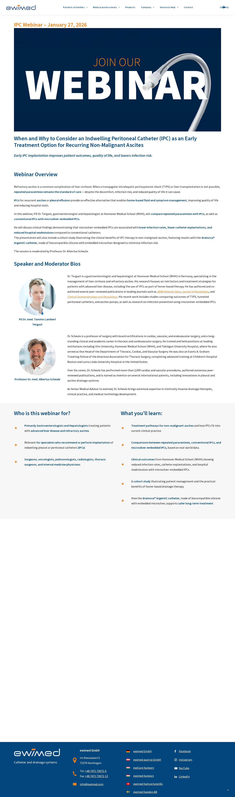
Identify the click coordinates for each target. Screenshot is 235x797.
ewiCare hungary (143, 767)
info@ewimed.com (91, 784)
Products (130, 7)
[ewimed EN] (21, 7)
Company (146, 7)
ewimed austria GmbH (147, 759)
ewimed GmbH (142, 751)
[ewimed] (37, 752)
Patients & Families (73, 7)
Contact (188, 7)
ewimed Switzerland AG (148, 784)
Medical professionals (105, 7)
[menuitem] (75, 7)
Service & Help (168, 7)
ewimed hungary (143, 776)
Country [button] (224, 7)
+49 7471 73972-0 (95, 771)
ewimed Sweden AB (145, 792)
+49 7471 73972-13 (96, 776)
